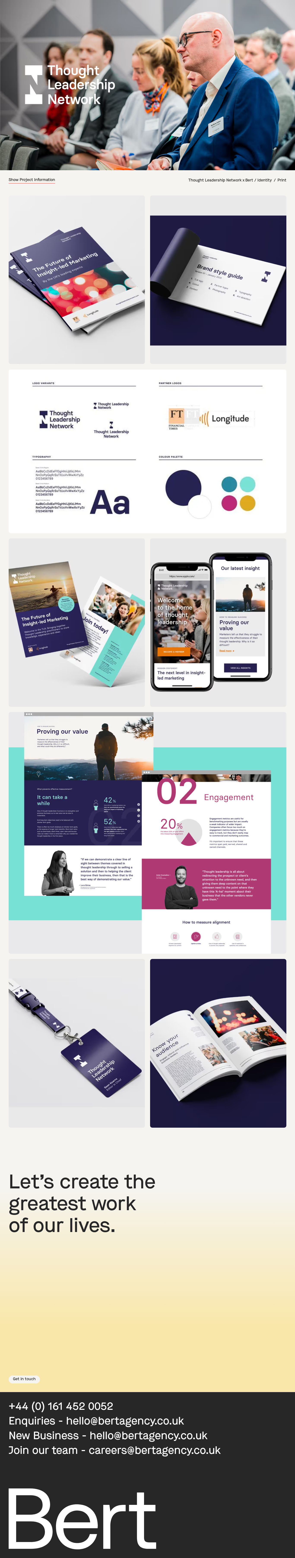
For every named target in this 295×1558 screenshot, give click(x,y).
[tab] (35, 180)
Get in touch (24, 1379)
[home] (16, 10)
